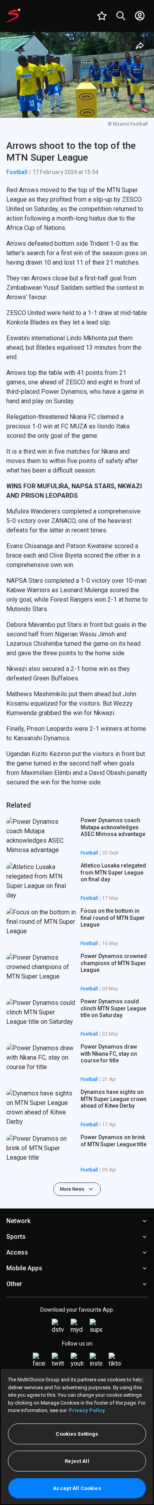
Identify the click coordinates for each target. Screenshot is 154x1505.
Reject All (77, 1461)
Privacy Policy (87, 1410)
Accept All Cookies (77, 1488)
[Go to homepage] (13, 16)
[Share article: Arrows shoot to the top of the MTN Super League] (140, 46)
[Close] (141, 1380)
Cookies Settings (77, 1434)
